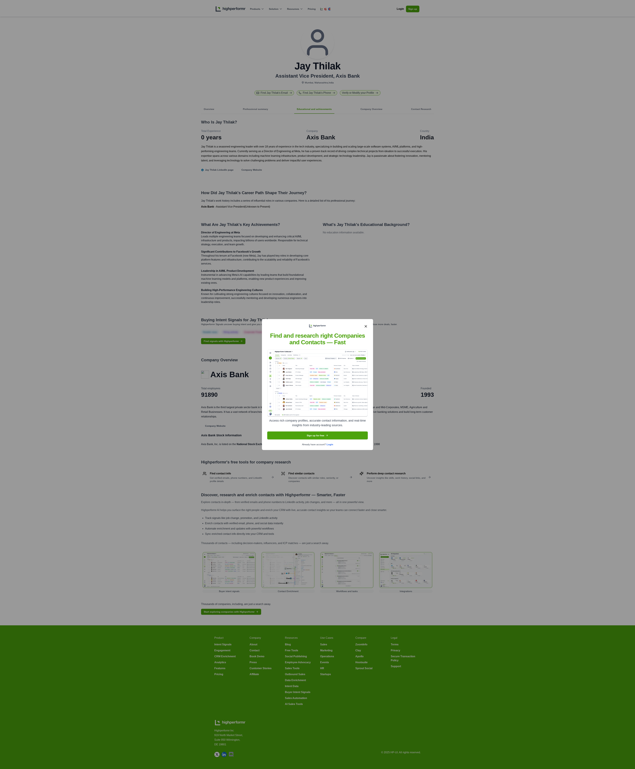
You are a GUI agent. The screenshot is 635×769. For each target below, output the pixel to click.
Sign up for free (315, 435)
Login (330, 444)
